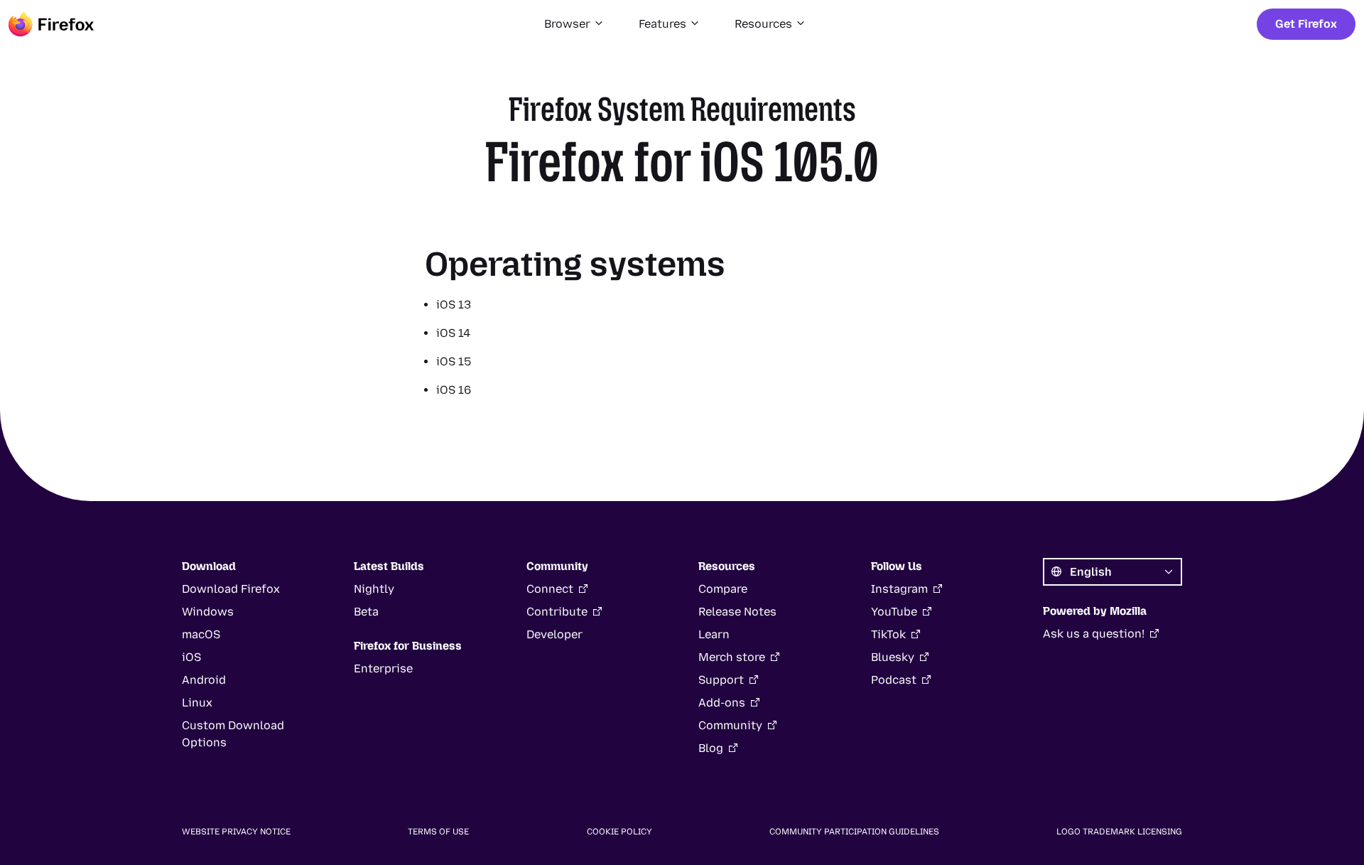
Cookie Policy (619, 832)
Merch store (731, 657)
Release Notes (737, 611)
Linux (197, 702)
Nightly (374, 589)
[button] (574, 24)
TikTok (888, 634)
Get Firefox (1306, 24)
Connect (549, 589)
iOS (191, 657)
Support (721, 680)
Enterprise (383, 668)
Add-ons (721, 702)
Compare (722, 589)
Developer (554, 634)
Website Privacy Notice (236, 832)
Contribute (557, 611)
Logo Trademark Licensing (1119, 832)
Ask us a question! (1093, 633)
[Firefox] (51, 24)
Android (204, 680)
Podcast (893, 680)
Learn (714, 634)
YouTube (894, 611)
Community (730, 725)
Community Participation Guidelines (854, 832)
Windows (208, 611)
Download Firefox (231, 589)
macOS (201, 634)
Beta (366, 611)
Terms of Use (438, 832)
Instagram (899, 589)
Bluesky (892, 657)
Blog (710, 748)
